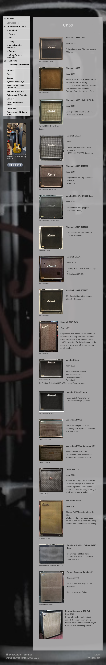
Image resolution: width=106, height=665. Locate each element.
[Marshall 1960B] (51, 301)
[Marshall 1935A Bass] (51, 48)
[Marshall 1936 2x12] (51, 368)
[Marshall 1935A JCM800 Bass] (51, 207)
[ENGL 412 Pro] (51, 480)
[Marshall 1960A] (51, 269)
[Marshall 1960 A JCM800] (51, 176)
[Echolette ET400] (51, 518)
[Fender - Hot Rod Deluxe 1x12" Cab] (51, 554)
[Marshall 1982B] (51, 79)
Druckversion (16, 655)
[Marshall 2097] (48, 336)
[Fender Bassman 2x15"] (51, 587)
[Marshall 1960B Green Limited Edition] (51, 111)
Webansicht (94, 658)
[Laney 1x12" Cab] (51, 428)
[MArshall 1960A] (51, 237)
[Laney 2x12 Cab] (51, 453)
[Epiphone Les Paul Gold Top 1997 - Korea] (16, 139)
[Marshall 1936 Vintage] (51, 401)
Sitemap (28, 655)
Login (97, 655)
